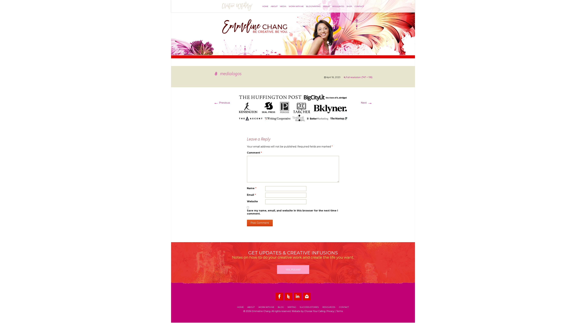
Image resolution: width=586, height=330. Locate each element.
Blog (281, 307)
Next (366, 102)
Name (251, 188)
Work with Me (296, 6)
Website (252, 201)
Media (283, 6)
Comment (254, 152)
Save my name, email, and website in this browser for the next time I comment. (292, 212)
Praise (326, 6)
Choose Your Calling (314, 311)
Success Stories (309, 307)
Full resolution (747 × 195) (359, 77)
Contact (359, 6)
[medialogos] (293, 107)
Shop (349, 6)
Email (251, 194)
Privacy (330, 311)
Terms (339, 311)
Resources (338, 6)
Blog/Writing (313, 6)
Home (265, 6)
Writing (292, 307)
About (274, 6)
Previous (222, 102)
